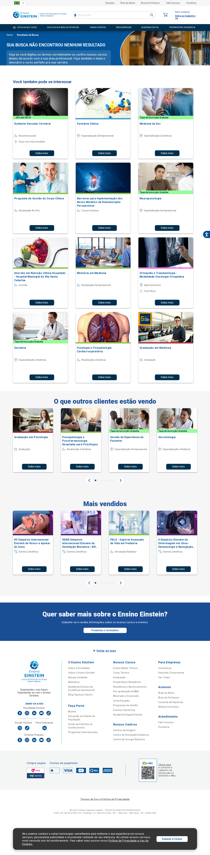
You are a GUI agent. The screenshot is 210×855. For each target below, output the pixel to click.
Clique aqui (164, 764)
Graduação (119, 677)
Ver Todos (164, 677)
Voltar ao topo (106, 650)
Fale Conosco (173, 3)
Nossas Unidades (78, 677)
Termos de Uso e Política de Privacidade (105, 799)
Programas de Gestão (125, 705)
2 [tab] (98, 480)
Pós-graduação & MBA (126, 691)
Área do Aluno (127, 3)
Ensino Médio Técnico (125, 668)
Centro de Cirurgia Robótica (129, 739)
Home (10, 35)
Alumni (72, 711)
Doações (110, 3)
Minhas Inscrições (168, 706)
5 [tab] (107, 480)
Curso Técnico (121, 672)
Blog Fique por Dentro (80, 694)
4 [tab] (104, 480)
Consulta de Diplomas (170, 702)
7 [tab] (113, 480)
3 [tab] (101, 480)
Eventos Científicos (124, 710)
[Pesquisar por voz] (75, 15)
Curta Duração (121, 700)
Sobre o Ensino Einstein (81, 672)
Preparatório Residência (127, 682)
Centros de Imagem (124, 730)
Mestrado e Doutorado (126, 696)
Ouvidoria (191, 3)
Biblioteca (74, 682)
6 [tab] (110, 480)
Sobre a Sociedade (79, 668)
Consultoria (164, 668)
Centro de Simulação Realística (131, 735)
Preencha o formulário (105, 630)
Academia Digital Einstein (127, 714)
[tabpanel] (33, 440)
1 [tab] (95, 480)
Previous (89, 480)
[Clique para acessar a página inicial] (39, 18)
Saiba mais (41, 153)
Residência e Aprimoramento (130, 686)
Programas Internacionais (83, 732)
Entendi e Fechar (172, 839)
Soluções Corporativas (171, 672)
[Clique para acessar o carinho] (165, 15)
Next (120, 480)
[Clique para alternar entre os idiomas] (19, 2)
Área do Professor (150, 3)
